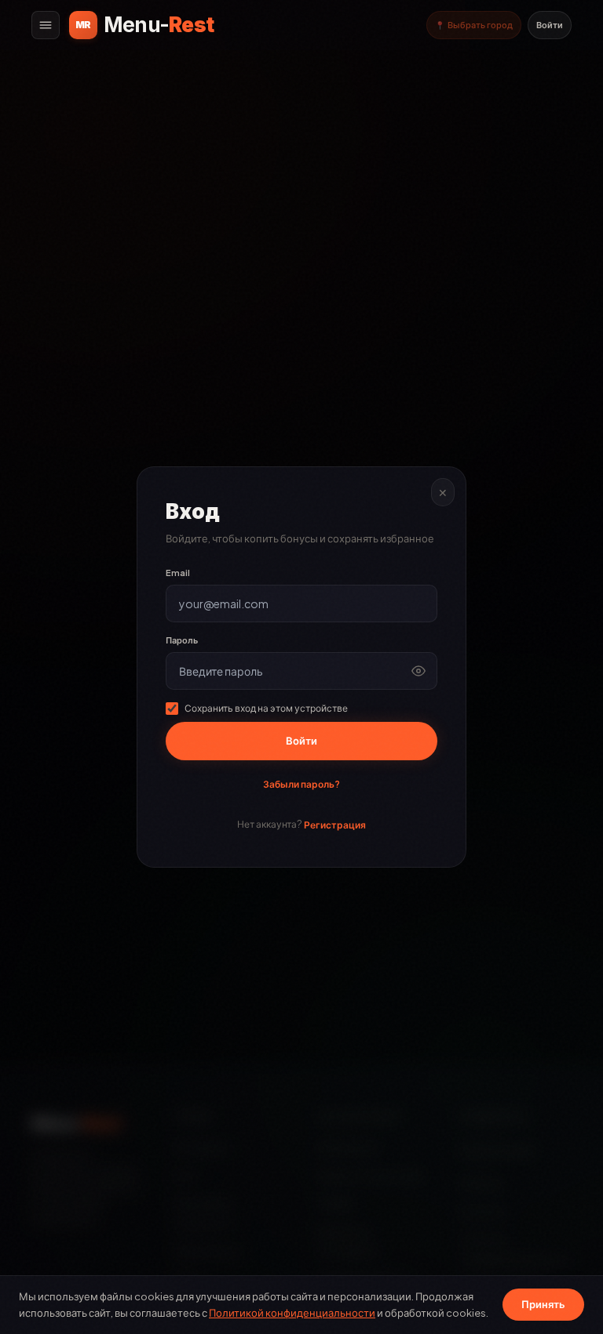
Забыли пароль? (301, 784)
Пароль (182, 640)
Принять (543, 1304)
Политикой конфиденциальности (292, 1313)
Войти (549, 25)
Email (178, 572)
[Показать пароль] (418, 671)
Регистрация (335, 825)
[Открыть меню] (45, 25)
